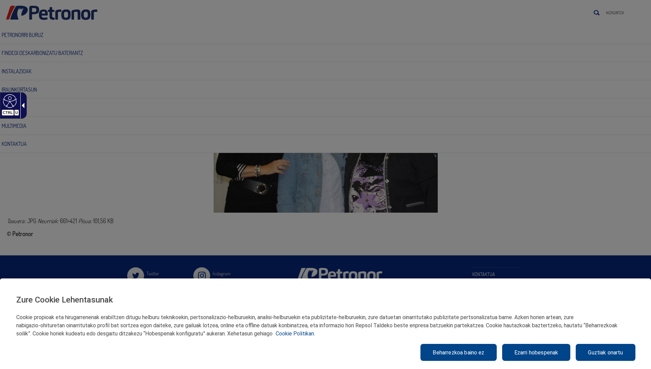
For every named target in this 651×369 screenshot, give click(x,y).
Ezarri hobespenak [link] (536, 352)
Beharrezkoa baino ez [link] (458, 352)
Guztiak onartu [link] (605, 352)
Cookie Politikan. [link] (295, 333)
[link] (9, 101)
